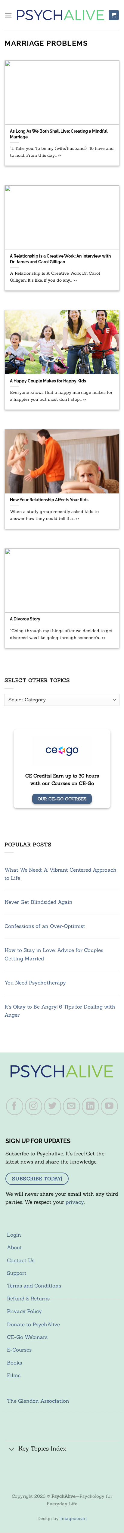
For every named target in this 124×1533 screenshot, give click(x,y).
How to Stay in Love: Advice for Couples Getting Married (54, 954)
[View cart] (114, 15)
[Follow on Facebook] (14, 1106)
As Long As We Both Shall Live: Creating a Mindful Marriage (58, 133)
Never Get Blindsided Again (39, 902)
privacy (75, 1202)
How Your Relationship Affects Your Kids (49, 499)
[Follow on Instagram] (33, 1106)
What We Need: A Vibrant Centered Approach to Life (60, 874)
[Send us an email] (71, 1106)
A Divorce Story (25, 618)
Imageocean (73, 1518)
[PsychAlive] (60, 15)
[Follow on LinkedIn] (90, 1106)
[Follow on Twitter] (52, 1106)
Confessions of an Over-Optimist (45, 926)
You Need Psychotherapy (35, 982)
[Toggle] (11, 1449)
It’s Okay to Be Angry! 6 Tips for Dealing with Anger (60, 1010)
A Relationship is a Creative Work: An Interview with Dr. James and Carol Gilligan (60, 258)
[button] (8, 15)
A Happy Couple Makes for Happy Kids (48, 380)
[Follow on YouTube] (109, 1106)
